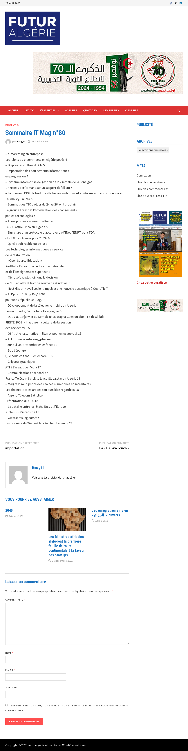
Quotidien (90, 110)
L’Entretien (111, 110)
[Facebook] (171, 3)
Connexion (144, 175)
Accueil (13, 110)
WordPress (69, 745)
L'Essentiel (12, 125)
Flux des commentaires (153, 189)
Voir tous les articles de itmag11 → (54, 477)
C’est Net (131, 110)
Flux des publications (151, 182)
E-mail (10, 670)
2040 (9, 510)
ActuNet (71, 110)
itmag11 (21, 141)
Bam (83, 745)
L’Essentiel (47, 110)
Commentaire (15, 599)
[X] (176, 3)
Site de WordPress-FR (152, 196)
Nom (9, 652)
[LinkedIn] (181, 3)
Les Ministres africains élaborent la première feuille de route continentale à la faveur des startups (66, 545)
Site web (11, 687)
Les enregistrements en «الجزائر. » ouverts (110, 512)
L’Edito (29, 110)
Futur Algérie (36, 745)
